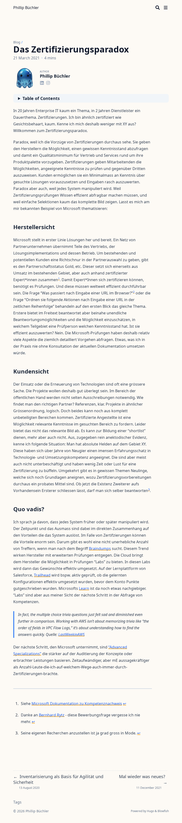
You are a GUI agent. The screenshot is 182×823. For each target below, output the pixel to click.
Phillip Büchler (26, 7)
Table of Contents (41, 98)
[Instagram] (48, 82)
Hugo (150, 811)
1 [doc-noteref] (59, 279)
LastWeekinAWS (71, 634)
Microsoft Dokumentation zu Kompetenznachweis (77, 703)
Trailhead (42, 575)
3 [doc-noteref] (149, 489)
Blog (16, 42)
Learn (84, 588)
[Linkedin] (42, 82)
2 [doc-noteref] (134, 292)
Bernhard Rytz (51, 715)
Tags (17, 802)
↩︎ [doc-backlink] (124, 703)
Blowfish (163, 811)
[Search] (157, 7)
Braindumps (100, 548)
